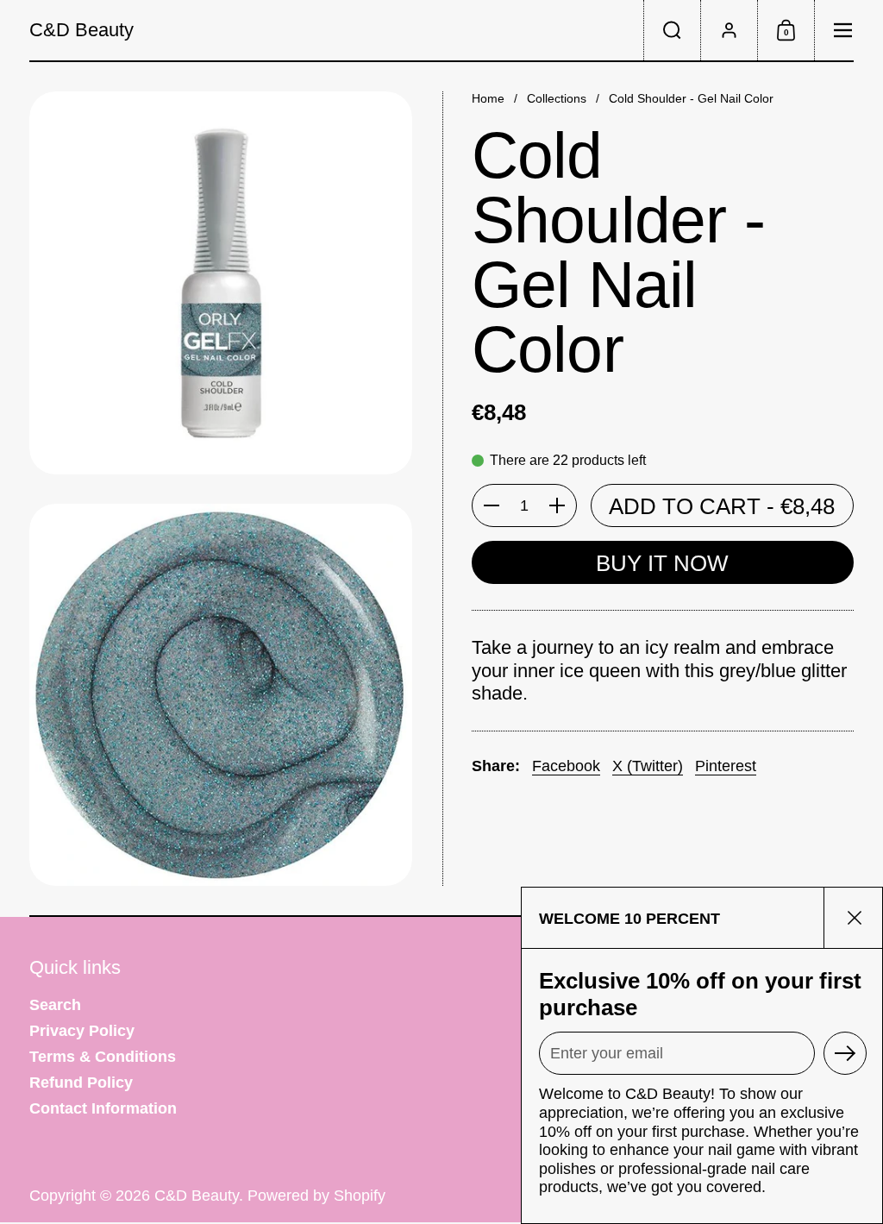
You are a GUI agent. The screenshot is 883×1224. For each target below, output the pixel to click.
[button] (671, 30)
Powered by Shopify (316, 1195)
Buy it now (662, 563)
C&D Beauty (81, 30)
